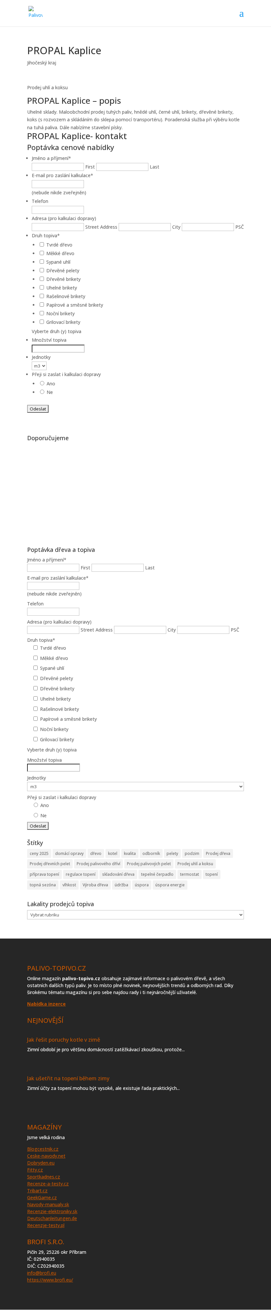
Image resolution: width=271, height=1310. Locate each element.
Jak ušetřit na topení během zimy (68, 1078)
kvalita (130, 853)
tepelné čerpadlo (157, 874)
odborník (151, 853)
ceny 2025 (39, 853)
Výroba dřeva (95, 885)
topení (212, 874)
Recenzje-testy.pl (45, 1225)
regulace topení (81, 874)
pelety (172, 853)
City (176, 227)
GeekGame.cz (42, 1197)
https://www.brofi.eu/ (50, 1280)
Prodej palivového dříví (98, 864)
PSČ (239, 227)
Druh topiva (46, 235)
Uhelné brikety (61, 288)
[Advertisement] (135, 490)
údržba (121, 885)
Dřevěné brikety (63, 279)
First (90, 167)
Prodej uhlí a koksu (195, 864)
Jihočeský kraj (41, 62)
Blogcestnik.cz (42, 1149)
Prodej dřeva (218, 853)
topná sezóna (43, 885)
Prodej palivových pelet (149, 864)
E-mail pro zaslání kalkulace (62, 175)
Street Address (101, 227)
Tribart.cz (37, 1190)
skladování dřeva (118, 874)
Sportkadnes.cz (43, 1177)
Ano (51, 383)
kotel (112, 853)
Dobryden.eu (41, 1163)
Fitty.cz (35, 1170)
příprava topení (44, 874)
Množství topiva (49, 340)
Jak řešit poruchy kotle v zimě (63, 1039)
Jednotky (41, 357)
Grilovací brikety (63, 322)
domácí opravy (69, 853)
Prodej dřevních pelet (50, 864)
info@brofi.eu (41, 1273)
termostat (189, 874)
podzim (192, 853)
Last (154, 167)
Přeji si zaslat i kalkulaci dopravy (66, 374)
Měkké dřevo (60, 253)
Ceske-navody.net (46, 1156)
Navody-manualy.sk (48, 1204)
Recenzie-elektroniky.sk (52, 1211)
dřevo (95, 853)
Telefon (40, 201)
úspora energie (170, 885)
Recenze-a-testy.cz (48, 1183)
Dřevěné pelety (62, 270)
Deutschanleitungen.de (52, 1218)
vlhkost (69, 885)
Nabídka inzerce (46, 1004)
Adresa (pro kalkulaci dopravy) (64, 218)
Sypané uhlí (58, 262)
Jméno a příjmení (51, 158)
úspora (142, 885)
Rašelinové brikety (65, 296)
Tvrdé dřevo (59, 245)
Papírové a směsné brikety (74, 305)
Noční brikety (60, 313)
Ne (50, 392)
